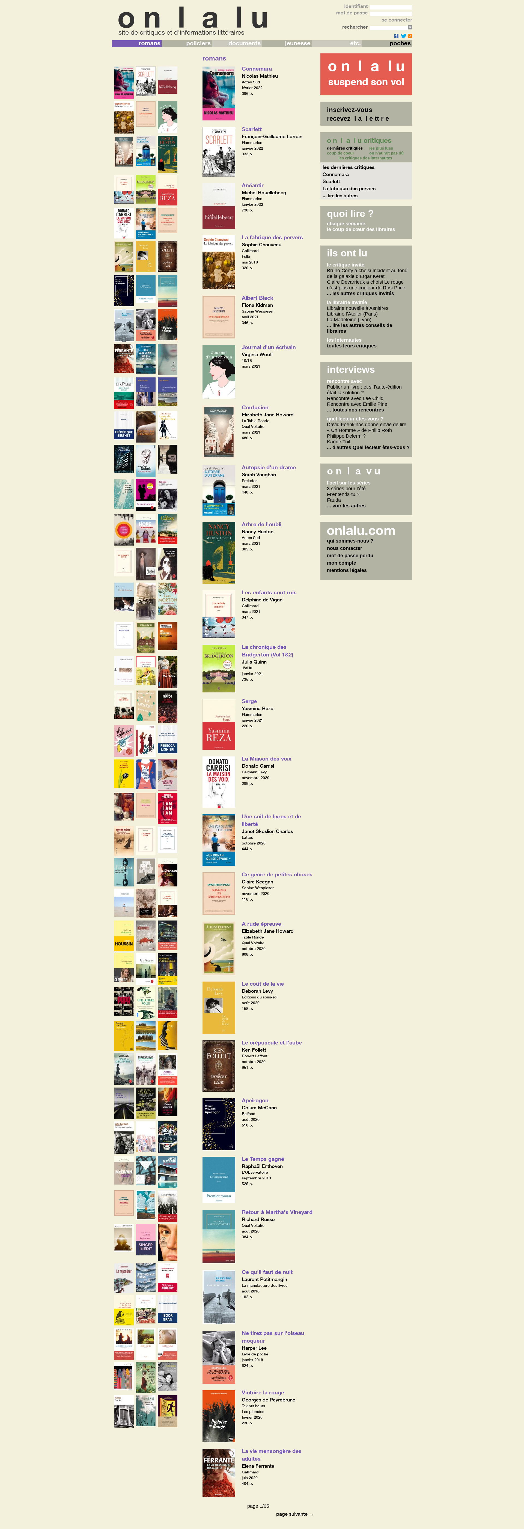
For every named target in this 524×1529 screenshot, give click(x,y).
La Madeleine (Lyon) (349, 319)
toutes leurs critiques (352, 346)
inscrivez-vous (349, 109)
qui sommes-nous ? (350, 541)
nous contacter (344, 548)
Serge (249, 701)
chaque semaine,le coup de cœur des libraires (361, 226)
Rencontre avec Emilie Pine (357, 404)
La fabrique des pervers (272, 237)
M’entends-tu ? (343, 494)
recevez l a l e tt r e (358, 118)
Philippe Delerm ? (346, 436)
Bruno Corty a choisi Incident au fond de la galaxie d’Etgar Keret (367, 273)
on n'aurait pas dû (386, 153)
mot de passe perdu (350, 555)
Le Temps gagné (263, 1158)
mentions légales (347, 570)
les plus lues (381, 148)
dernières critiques (345, 148)
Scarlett (252, 129)
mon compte (341, 563)
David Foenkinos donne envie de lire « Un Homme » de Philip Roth (366, 427)
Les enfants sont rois (269, 592)
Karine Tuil (338, 441)
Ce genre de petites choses (277, 874)
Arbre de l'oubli (261, 524)
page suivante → (295, 1514)
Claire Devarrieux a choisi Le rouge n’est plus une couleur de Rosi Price (366, 284)
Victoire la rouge (263, 1392)
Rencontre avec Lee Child (355, 398)
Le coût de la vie (263, 983)
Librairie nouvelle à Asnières (357, 308)
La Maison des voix (266, 758)
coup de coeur (340, 153)
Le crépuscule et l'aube (272, 1042)
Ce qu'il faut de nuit (267, 1271)
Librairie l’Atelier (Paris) (352, 314)
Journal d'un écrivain (269, 347)
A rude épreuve (261, 923)
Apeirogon (255, 1100)
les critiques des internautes (365, 158)
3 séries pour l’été (346, 488)
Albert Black (257, 297)
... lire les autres (340, 195)
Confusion (255, 407)
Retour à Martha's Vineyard (277, 1212)
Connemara (257, 68)
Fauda (334, 500)
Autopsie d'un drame (269, 467)
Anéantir (253, 185)
